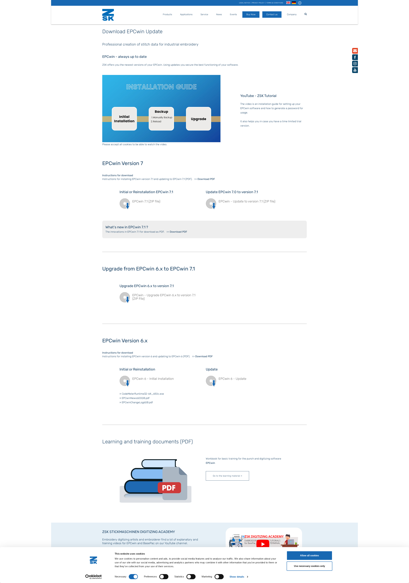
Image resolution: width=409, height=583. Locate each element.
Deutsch (294, 2)
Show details (237, 576)
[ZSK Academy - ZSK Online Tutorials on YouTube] (265, 541)
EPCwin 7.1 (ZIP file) (146, 201)
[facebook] (355, 57)
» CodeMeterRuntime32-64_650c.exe (142, 393)
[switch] (163, 576)
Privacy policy (258, 3)
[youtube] (355, 70)
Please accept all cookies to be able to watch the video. (134, 144)
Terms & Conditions (274, 3)
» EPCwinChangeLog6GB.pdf (136, 402)
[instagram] (355, 64)
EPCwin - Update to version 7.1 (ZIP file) (247, 201)
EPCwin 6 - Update (232, 379)
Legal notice (244, 3)
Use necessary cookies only (309, 566)
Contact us (272, 14)
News (219, 14)
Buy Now (250, 14)
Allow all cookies (309, 555)
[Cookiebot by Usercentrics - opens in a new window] (94, 576)
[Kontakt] (355, 51)
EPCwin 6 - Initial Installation (153, 379)
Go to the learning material (226, 476)
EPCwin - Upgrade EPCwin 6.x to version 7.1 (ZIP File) (163, 297)
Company (292, 14)
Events (233, 14)
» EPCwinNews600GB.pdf (135, 398)
